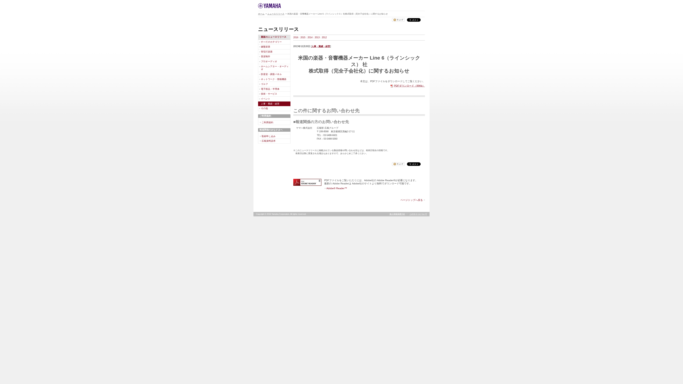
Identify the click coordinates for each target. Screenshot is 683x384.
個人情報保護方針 (397, 214)
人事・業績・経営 (321, 46)
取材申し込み (269, 136)
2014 (310, 37)
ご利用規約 (267, 122)
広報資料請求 (269, 141)
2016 (295, 37)
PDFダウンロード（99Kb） (409, 85)
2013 (317, 37)
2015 (302, 37)
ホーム (261, 14)
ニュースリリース (275, 14)
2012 (324, 37)
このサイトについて (418, 214)
